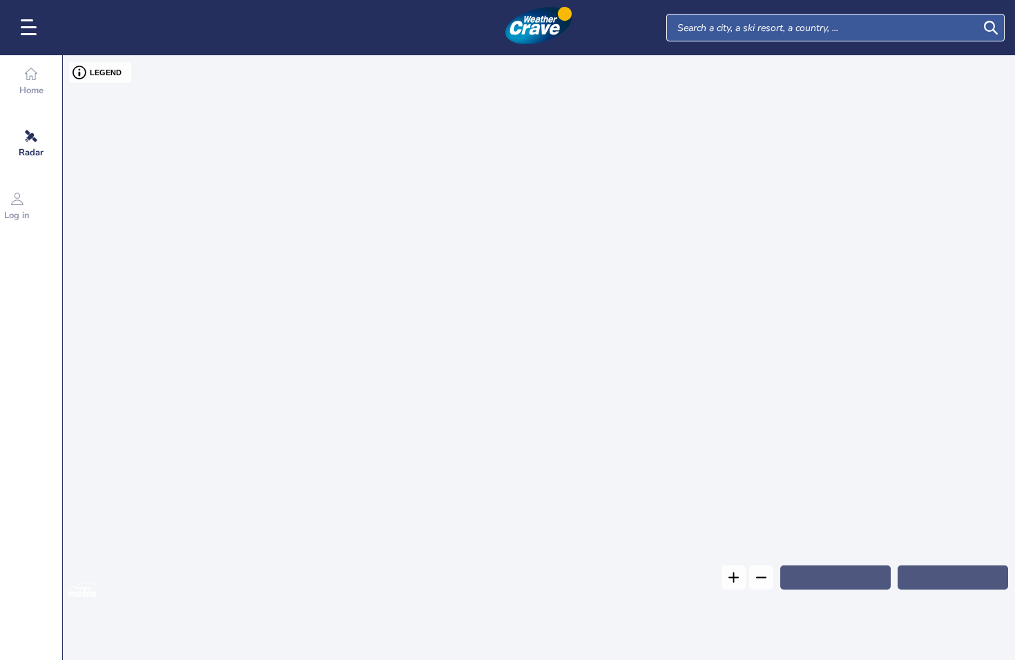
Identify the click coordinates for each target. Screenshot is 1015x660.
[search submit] (991, 27)
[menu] (31, 28)
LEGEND (106, 72)
